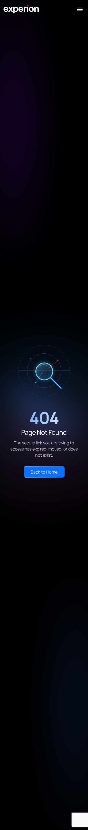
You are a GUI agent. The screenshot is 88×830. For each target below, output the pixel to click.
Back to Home (44, 472)
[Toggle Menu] (80, 9)
